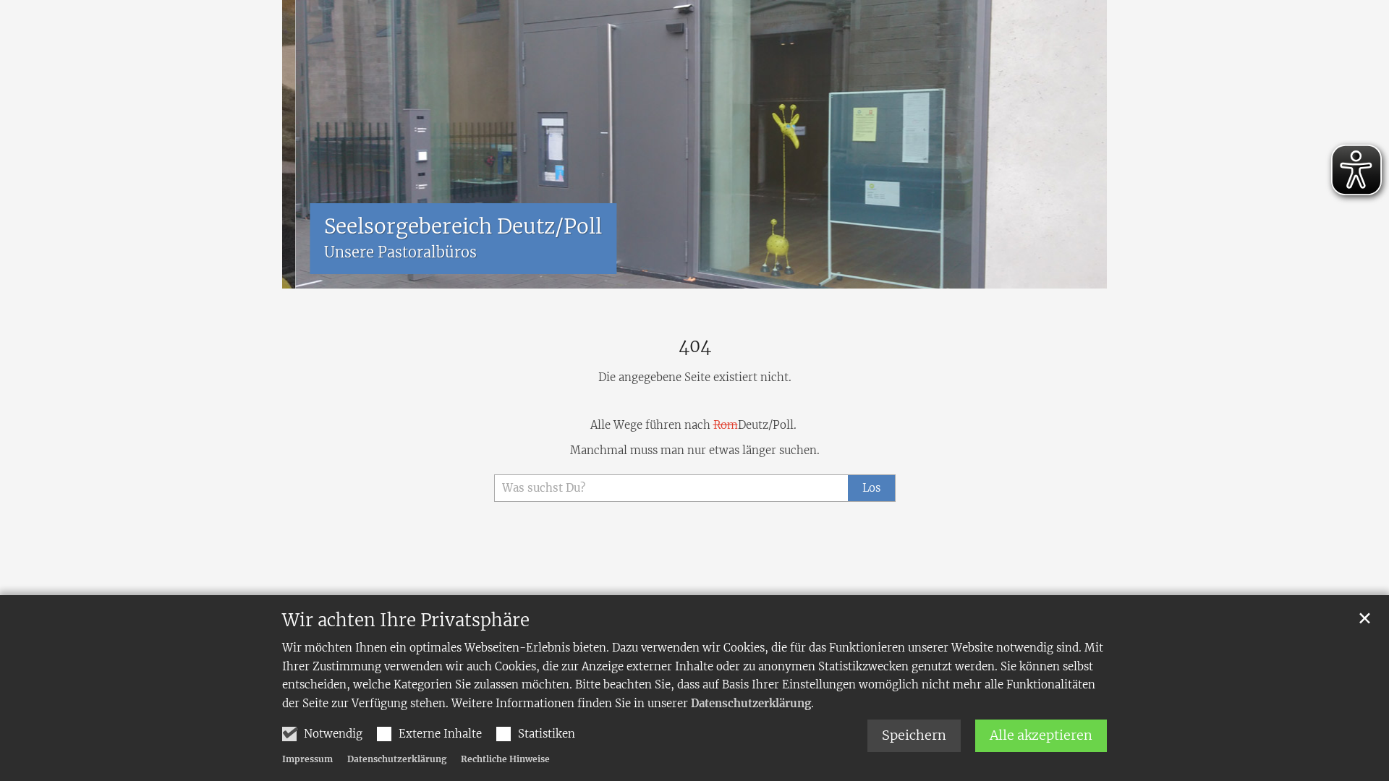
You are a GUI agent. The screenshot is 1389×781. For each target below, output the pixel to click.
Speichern (914, 735)
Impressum (307, 759)
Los (871, 488)
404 (695, 346)
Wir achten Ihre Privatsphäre (406, 620)
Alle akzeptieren (1041, 735)
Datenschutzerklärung (751, 703)
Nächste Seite (1077, 144)
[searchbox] (671, 488)
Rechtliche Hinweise (505, 759)
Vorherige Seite (303, 144)
